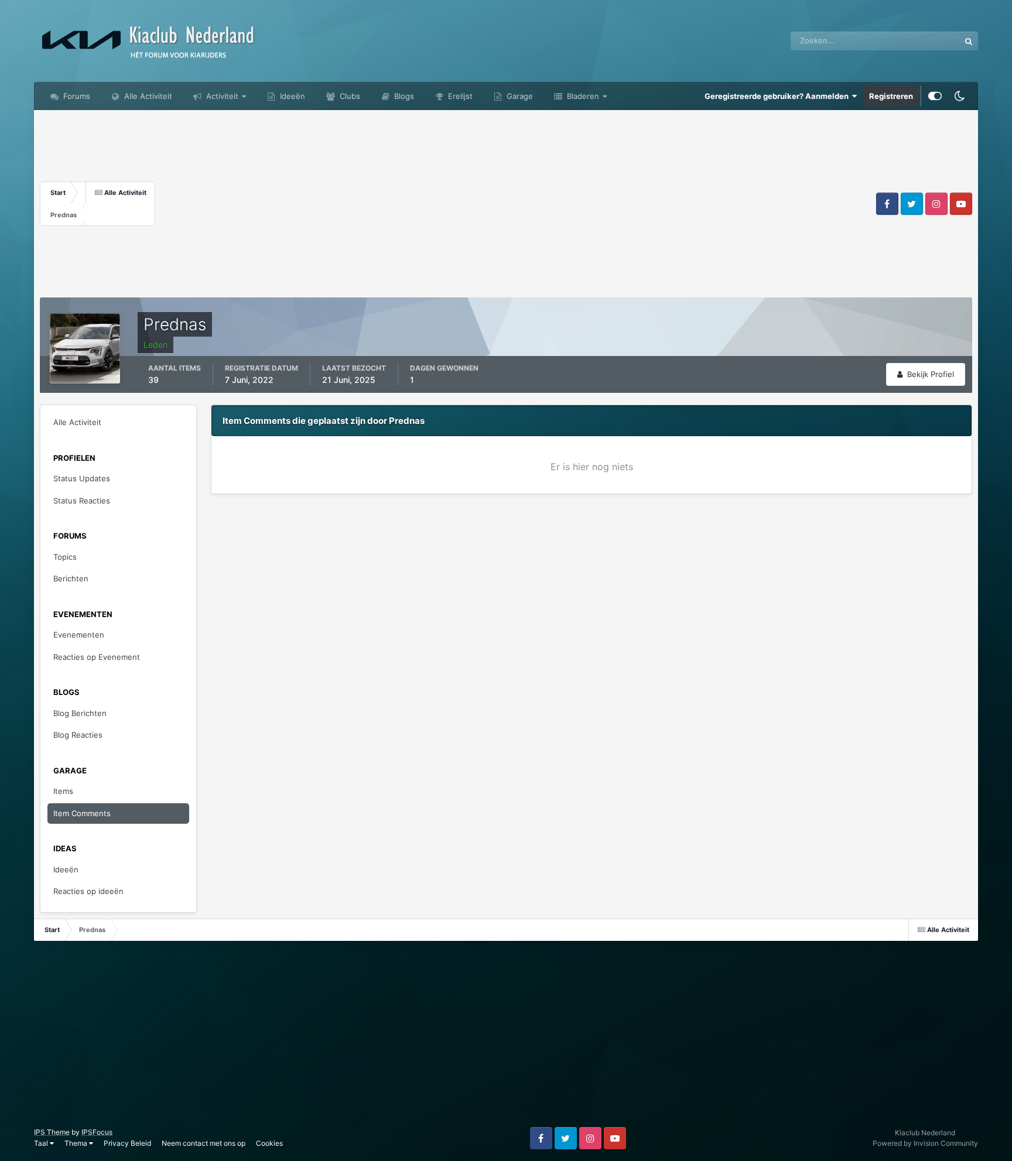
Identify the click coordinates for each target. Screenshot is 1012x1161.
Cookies (269, 1143)
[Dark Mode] (960, 96)
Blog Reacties (77, 734)
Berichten (70, 578)
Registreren (891, 96)
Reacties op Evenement (96, 657)
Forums (75, 96)
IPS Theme (52, 1132)
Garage (518, 96)
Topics (65, 556)
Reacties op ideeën (88, 891)
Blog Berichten (80, 713)
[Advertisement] (514, 204)
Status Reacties (81, 500)
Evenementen (78, 634)
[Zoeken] (968, 41)
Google (931, 40)
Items (63, 791)
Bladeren (582, 96)
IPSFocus (96, 1132)
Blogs (403, 96)
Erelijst (459, 96)
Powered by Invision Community (925, 1143)
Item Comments (82, 813)
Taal (42, 1143)
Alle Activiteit (147, 96)
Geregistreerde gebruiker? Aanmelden (778, 96)
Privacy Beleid (127, 1143)
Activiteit (221, 96)
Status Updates (81, 478)
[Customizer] (935, 96)
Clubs (348, 96)
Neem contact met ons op (203, 1143)
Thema (76, 1143)
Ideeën (291, 96)
